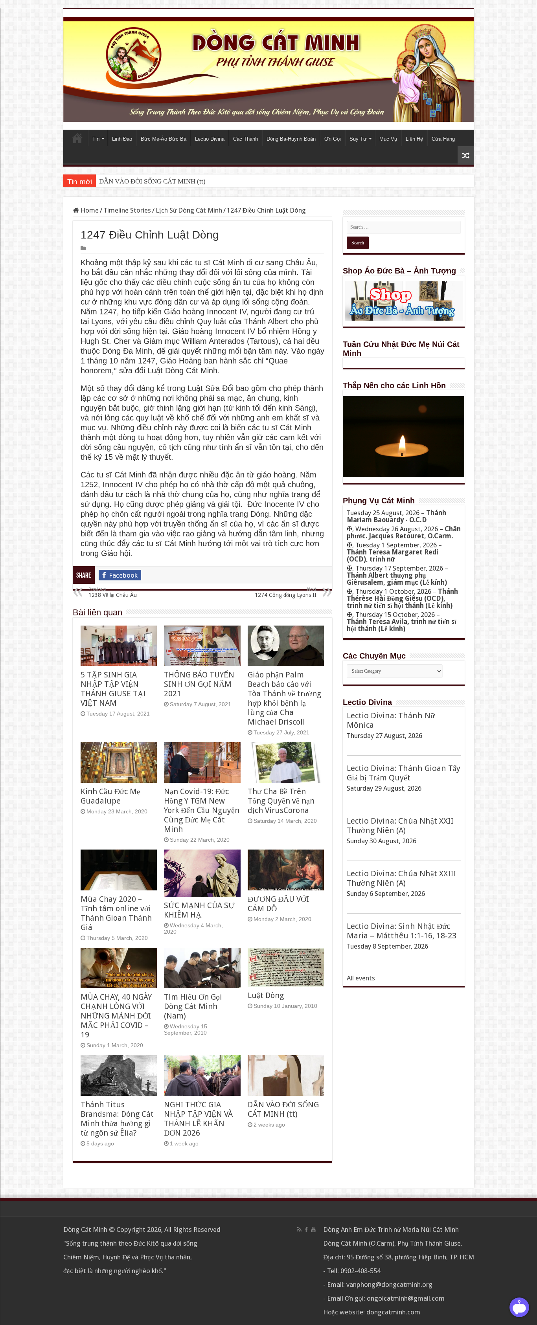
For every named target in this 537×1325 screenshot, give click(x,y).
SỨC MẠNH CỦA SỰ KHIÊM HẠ (199, 910)
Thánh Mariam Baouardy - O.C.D (396, 516)
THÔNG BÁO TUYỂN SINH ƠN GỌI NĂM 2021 (199, 684)
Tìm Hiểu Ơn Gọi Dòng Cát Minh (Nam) (193, 1006)
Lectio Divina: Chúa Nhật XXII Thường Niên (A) (400, 825)
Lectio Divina (209, 139)
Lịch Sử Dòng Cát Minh (189, 210)
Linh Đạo (122, 139)
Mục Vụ (388, 139)
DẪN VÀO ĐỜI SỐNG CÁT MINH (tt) (152, 181)
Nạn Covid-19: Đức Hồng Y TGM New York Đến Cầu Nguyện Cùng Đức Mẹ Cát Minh (201, 810)
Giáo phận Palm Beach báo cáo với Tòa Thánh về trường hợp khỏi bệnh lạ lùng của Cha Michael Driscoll (284, 698)
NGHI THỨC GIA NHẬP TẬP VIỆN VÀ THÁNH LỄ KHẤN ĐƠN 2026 (198, 1119)
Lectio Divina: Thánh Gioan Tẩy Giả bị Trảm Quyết (403, 772)
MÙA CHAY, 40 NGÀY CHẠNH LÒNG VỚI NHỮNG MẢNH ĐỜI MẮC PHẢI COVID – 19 (116, 1015)
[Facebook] (306, 1229)
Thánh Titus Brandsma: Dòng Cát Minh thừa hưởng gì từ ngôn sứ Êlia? (117, 1119)
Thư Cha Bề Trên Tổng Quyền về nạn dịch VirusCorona (281, 801)
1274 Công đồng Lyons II (285, 592)
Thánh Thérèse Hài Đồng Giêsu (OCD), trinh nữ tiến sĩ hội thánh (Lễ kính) (402, 598)
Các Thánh (245, 139)
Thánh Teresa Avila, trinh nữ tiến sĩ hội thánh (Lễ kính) (401, 625)
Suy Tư (358, 139)
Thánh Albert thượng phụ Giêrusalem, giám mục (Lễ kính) (397, 578)
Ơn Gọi (332, 139)
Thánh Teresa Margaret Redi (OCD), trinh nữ (392, 555)
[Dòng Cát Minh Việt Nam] (268, 69)
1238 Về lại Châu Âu (112, 592)
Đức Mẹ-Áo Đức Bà (163, 139)
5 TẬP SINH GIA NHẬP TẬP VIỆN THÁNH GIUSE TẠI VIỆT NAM (113, 689)
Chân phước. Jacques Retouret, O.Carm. (404, 532)
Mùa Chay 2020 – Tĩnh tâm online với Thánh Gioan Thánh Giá (116, 913)
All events (361, 978)
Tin (95, 139)
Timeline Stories (127, 210)
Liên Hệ (414, 139)
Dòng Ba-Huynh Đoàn (291, 139)
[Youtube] (313, 1229)
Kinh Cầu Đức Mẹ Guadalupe (110, 796)
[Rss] (299, 1229)
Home (77, 138)
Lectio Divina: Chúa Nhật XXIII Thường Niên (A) (401, 878)
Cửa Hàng (443, 139)
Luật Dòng (266, 995)
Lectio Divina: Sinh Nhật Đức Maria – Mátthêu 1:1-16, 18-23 (401, 930)
